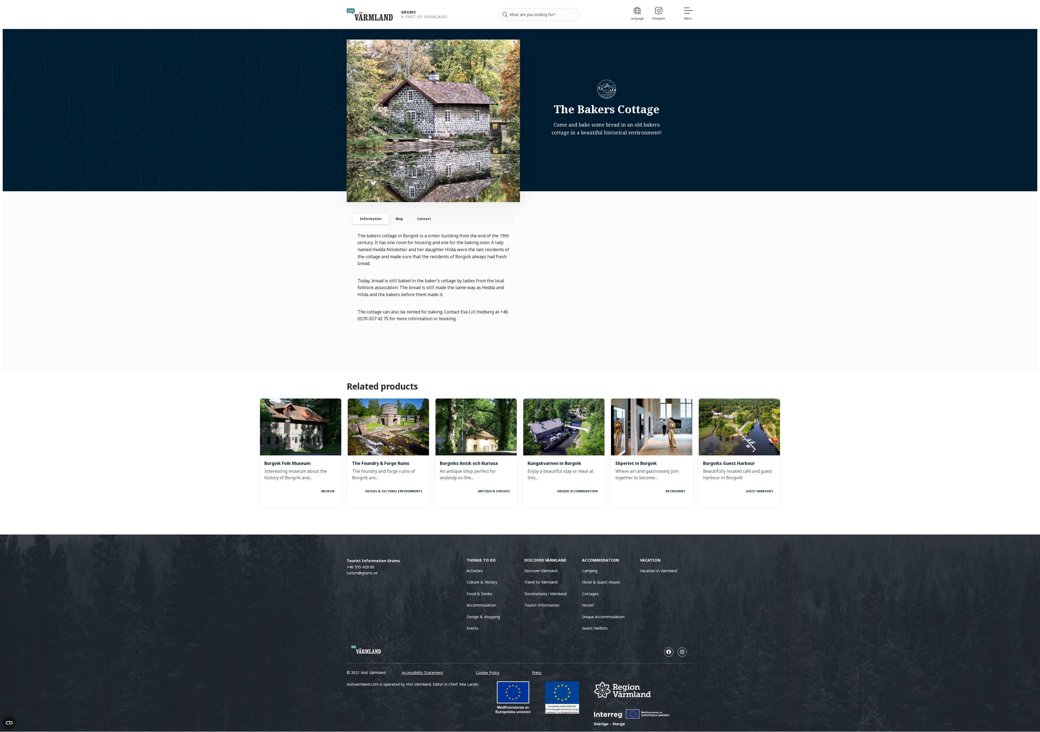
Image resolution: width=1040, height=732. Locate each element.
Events (473, 628)
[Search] (505, 14)
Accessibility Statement (422, 672)
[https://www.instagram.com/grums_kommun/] (682, 652)
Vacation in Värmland (658, 570)
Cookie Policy (487, 672)
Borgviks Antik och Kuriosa (469, 463)
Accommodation (481, 605)
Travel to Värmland (541, 582)
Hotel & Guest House (601, 582)
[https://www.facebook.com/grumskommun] (668, 652)
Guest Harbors (595, 628)
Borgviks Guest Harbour (729, 463)
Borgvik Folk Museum (287, 463)
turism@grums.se (362, 572)
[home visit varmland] (370, 14)
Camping (589, 570)
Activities (475, 570)
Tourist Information (541, 605)
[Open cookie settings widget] (9, 722)
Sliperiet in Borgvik (636, 463)
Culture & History (482, 582)
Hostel (588, 605)
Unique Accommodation (603, 616)
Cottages (590, 593)
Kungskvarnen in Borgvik (554, 463)
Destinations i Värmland (545, 593)
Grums (408, 12)
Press (537, 672)
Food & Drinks (479, 593)
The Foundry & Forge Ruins (380, 463)
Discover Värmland (540, 570)
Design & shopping (483, 616)
